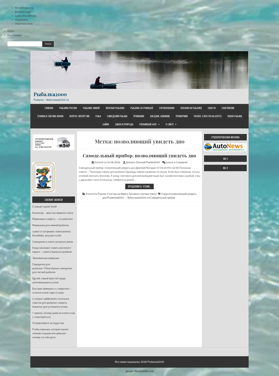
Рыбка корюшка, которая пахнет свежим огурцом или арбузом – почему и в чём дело (50, 333)
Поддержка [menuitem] (21, 19)
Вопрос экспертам (79, 116)
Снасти (212, 108)
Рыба (98, 116)
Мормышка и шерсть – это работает (52, 219)
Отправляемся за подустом (48, 323)
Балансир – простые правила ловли (52, 212)
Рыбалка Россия (68, 108)
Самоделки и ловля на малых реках (52, 241)
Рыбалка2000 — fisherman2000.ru (128, 197)
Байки (106, 124)
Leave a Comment (177, 162)
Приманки (138, 116)
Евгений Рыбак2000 (148, 162)
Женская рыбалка (115, 108)
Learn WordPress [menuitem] (26, 15)
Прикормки (182, 116)
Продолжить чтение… (141, 186)
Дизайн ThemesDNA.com (140, 371)
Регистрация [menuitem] (14, 35)
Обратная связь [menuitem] (24, 23)
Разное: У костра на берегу (207, 116)
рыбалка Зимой (91, 108)
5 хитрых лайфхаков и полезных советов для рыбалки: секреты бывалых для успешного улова (50, 302)
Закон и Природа (124, 124)
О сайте (170, 124)
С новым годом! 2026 (44, 206)
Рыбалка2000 (50, 94)
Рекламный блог (148, 124)
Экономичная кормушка (45, 258)
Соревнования (166, 108)
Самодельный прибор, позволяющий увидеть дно (139, 155)
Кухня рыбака (235, 116)
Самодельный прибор (162, 197)
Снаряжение (228, 108)
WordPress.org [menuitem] (24, 7)
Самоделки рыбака (117, 116)
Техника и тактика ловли (50, 116)
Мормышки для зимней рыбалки (50, 225)
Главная (49, 108)
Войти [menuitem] (10, 31)
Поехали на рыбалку (191, 108)
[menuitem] (143, 44)
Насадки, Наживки (160, 116)
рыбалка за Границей (141, 108)
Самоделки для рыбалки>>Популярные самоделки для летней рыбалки (52, 268)
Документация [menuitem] (23, 11)
